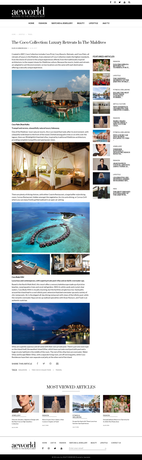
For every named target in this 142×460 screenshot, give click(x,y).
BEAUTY (81, 23)
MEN (115, 189)
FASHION (43, 23)
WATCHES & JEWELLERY (62, 23)
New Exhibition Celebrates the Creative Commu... (121, 108)
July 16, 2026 (15, 427)
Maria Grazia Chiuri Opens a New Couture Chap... (120, 123)
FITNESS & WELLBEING (121, 89)
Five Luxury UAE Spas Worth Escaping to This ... (121, 137)
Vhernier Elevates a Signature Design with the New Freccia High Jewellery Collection (25, 422)
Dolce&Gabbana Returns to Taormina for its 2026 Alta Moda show (116, 421)
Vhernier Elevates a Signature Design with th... (121, 152)
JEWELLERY (117, 146)
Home (31, 23)
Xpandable (87, 457)
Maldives (23, 370)
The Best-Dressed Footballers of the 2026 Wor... (121, 193)
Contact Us (116, 443)
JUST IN (53, 443)
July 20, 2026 (106, 425)
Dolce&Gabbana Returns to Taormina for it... (121, 66)
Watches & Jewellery (78, 443)
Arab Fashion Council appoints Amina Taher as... (121, 165)
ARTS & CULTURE (119, 104)
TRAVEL (30, 34)
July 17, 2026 (45, 425)
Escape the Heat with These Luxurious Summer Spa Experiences (85, 422)
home (14, 34)
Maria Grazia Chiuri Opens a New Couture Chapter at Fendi (53, 421)
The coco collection (41, 370)
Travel (59, 370)
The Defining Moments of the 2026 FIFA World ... (121, 80)
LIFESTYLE (93, 23)
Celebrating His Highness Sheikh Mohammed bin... (121, 179)
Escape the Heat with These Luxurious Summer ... (121, 95)
